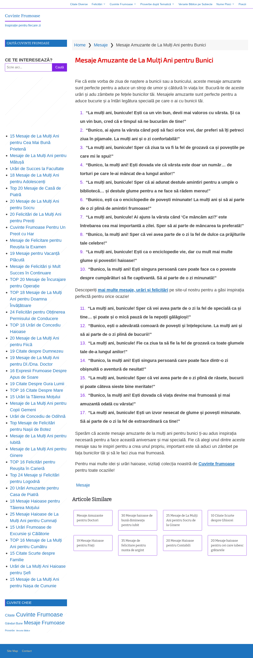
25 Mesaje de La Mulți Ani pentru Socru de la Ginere (182, 520)
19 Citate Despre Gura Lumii (37, 383)
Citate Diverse (79, 4)
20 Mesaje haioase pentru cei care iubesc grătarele (227, 545)
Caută (59, 67)
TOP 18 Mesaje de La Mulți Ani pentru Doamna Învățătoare (36, 299)
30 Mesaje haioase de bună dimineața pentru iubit (137, 520)
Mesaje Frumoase (44, 622)
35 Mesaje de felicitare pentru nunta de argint (133, 545)
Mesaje (101, 44)
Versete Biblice (23, 630)
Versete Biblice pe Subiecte (195, 4)
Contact (27, 650)
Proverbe (10, 630)
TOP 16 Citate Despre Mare (36, 390)
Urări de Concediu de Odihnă (37, 416)
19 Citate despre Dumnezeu (36, 351)
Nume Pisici (223, 4)
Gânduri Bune (14, 623)
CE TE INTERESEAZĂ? (28, 59)
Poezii (242, 4)
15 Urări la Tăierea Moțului (35, 396)
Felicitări (97, 4)
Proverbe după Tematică (155, 4)
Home (80, 44)
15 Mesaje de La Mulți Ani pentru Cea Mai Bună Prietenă (34, 143)
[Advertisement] (36, 102)
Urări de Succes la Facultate (37, 168)
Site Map (12, 650)
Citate (10, 615)
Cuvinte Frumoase (121, 4)
